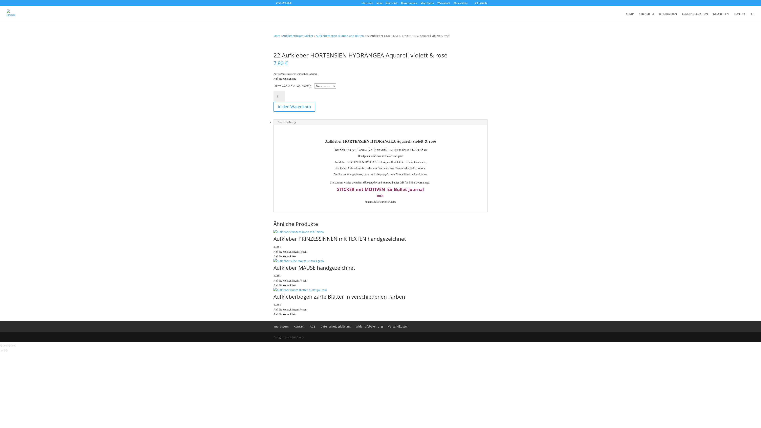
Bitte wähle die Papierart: (292, 86)
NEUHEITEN (721, 14)
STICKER (644, 14)
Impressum (281, 326)
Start (276, 36)
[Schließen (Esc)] (13, 345)
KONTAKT (740, 14)
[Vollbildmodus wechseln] (5, 345)
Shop (379, 3)
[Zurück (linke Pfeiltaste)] (1, 350)
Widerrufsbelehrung (369, 326)
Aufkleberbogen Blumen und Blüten (340, 36)
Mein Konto (427, 3)
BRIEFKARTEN (668, 14)
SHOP (630, 14)
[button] (295, 73)
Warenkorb (443, 3)
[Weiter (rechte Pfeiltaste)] (5, 350)
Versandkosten (398, 326)
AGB (312, 326)
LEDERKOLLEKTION (695, 14)
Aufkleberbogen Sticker (297, 36)
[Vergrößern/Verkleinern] (1, 345)
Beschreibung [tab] (287, 122)
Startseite (367, 3)
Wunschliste (461, 3)
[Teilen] (9, 345)
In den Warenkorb (294, 106)
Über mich (392, 3)
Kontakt (299, 326)
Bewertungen (409, 3)
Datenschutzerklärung (335, 326)
